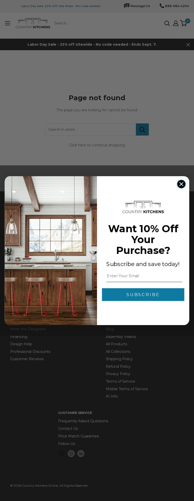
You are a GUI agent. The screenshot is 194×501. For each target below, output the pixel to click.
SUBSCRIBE (143, 294)
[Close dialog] (181, 184)
